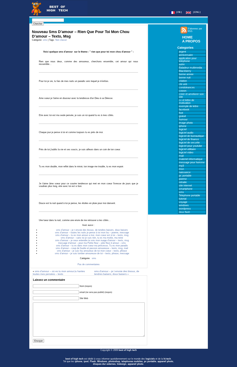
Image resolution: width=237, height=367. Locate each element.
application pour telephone (188, 59)
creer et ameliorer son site (191, 95)
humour (183, 119)
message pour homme (192, 162)
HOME (187, 37)
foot (181, 112)
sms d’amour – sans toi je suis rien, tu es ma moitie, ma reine (92, 237)
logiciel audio (186, 132)
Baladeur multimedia (190, 67)
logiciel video (186, 152)
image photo (186, 122)
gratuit (182, 116)
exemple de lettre (188, 106)
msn (181, 169)
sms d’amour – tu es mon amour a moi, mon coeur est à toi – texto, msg (91, 235)
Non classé (61, 40)
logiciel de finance (189, 139)
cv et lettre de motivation (186, 101)
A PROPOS (191, 41)
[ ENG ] (196, 12)
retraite (183, 182)
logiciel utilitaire (187, 149)
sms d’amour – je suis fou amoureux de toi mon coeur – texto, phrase (92, 250)
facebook (184, 109)
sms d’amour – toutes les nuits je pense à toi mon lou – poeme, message (92, 232)
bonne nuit (185, 77)
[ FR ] (179, 12)
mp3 (181, 165)
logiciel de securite (189, 142)
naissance (185, 172)
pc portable (185, 175)
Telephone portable (189, 195)
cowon (182, 90)
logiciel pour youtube (190, 145)
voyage (183, 202)
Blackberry (185, 71)
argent (182, 51)
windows (184, 205)
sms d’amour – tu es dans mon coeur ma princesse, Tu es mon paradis (92, 245)
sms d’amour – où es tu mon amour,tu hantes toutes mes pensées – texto (59, 272)
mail (181, 155)
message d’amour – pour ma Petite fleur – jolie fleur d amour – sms (92, 243)
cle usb (183, 84)
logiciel (183, 129)
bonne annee (186, 74)
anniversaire (186, 55)
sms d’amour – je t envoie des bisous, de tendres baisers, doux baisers (92, 230)
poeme (183, 179)
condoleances (187, 87)
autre (182, 64)
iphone (182, 126)
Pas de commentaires (89, 264)
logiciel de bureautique (191, 136)
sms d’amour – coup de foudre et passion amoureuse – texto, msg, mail (92, 248)
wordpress (185, 208)
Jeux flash (184, 212)
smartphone (185, 188)
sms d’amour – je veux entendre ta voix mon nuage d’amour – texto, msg (92, 240)
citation (183, 80)
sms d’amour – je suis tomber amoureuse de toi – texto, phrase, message (92, 253)
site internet (185, 185)
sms (45, 40)
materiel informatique (190, 159)
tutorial (182, 198)
